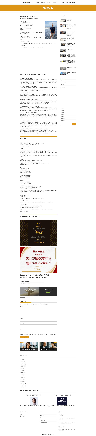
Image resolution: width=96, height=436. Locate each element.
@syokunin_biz (48, 291)
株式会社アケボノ (61, 414)
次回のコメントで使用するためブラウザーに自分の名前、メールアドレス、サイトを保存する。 (38, 334)
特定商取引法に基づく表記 (43, 422)
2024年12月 (63, 116)
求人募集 (62, 84)
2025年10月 (63, 98)
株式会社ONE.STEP (26, 281)
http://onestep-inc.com (26, 283)
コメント (22, 306)
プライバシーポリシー (43, 420)
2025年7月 (62, 102)
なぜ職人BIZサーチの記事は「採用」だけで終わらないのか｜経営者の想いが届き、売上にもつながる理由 (67, 422)
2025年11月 (23, 364)
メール (22, 323)
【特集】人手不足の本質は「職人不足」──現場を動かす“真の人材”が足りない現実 (71, 55)
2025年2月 (62, 112)
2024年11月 (63, 118)
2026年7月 (23, 359)
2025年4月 (62, 108)
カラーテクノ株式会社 (70, 38)
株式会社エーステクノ (70, 49)
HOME (41, 413)
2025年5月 (62, 106)
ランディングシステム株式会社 (62, 395)
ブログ (62, 80)
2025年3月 (62, 110)
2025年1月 (62, 114)
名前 (21, 318)
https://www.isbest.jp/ (29, 25)
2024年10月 (63, 120)
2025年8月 (62, 100)
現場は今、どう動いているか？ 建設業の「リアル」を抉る (71, 44)
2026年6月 (23, 361)
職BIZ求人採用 (42, 415)
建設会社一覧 (27, 297)
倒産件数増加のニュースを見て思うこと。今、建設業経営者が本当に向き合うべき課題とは (67, 418)
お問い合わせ (41, 417)
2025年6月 (62, 104)
